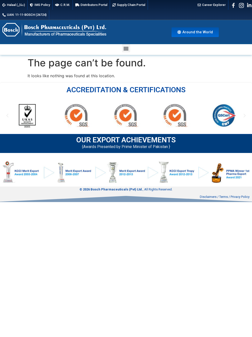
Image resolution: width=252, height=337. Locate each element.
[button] (126, 48)
